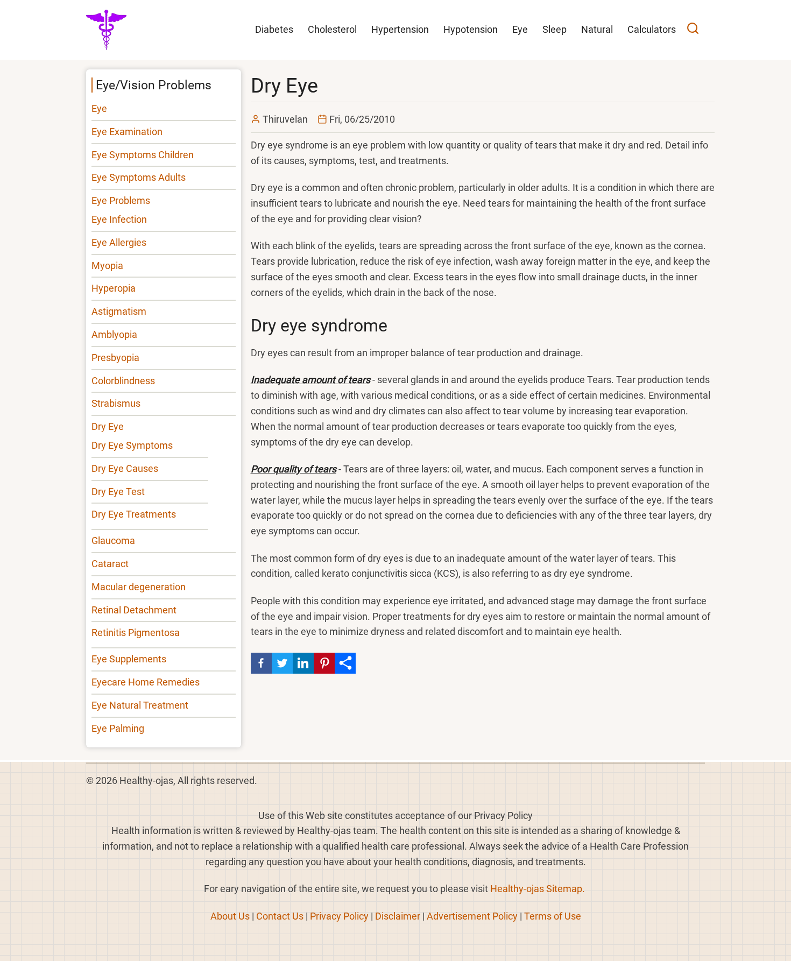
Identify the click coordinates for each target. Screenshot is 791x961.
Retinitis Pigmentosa (135, 632)
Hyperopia (113, 288)
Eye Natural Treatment (139, 705)
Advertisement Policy (472, 916)
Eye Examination (127, 131)
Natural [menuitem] (597, 29)
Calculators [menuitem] (651, 29)
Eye (99, 108)
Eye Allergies (118, 242)
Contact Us (279, 916)
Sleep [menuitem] (554, 29)
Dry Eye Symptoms (132, 445)
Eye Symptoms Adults (138, 177)
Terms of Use (552, 916)
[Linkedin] (303, 663)
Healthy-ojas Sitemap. (537, 888)
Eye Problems (120, 200)
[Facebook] (261, 663)
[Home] (106, 28)
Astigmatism (118, 311)
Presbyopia (115, 357)
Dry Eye (107, 426)
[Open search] (693, 30)
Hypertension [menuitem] (400, 29)
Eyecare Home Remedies (145, 682)
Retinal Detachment (133, 610)
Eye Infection (119, 219)
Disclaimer (397, 916)
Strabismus (115, 403)
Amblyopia (114, 334)
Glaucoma (113, 540)
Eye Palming (117, 728)
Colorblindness (123, 380)
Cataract (110, 563)
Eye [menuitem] (520, 29)
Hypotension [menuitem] (470, 29)
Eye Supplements (128, 659)
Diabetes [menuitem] (274, 29)
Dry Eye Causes (124, 468)
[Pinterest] (324, 663)
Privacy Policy (339, 916)
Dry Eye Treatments (133, 514)
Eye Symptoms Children (142, 154)
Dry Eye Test (118, 491)
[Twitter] (282, 663)
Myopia (107, 265)
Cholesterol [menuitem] (332, 29)
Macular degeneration (138, 586)
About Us (230, 916)
